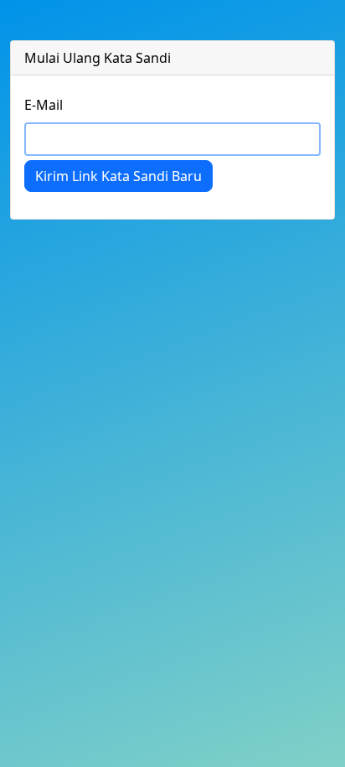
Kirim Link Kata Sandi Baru (118, 176)
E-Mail (43, 105)
